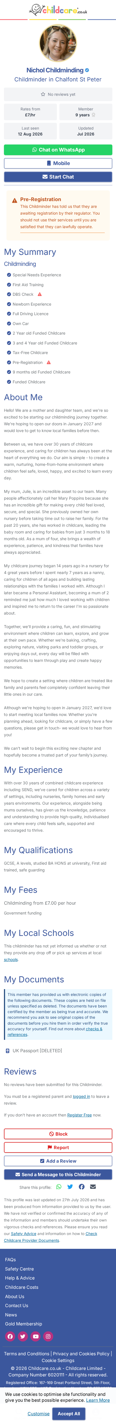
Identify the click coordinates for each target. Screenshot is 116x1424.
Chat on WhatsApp (61, 150)
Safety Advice (23, 1233)
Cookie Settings (58, 1360)
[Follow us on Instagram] (48, 1336)
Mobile (61, 163)
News (11, 1315)
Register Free (79, 1114)
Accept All (69, 1413)
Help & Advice (20, 1278)
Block (61, 1134)
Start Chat (61, 177)
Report (61, 1147)
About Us (14, 1296)
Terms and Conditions (26, 1353)
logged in (81, 1096)
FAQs (10, 1259)
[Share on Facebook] (83, 1186)
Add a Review (61, 1161)
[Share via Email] (92, 1186)
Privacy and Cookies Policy (81, 1353)
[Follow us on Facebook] (10, 1336)
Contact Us (16, 1305)
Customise (39, 1413)
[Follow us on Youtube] (35, 1336)
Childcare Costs (21, 1287)
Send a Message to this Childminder (61, 1174)
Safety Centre (19, 1268)
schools (11, 959)
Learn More (98, 1400)
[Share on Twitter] (71, 1186)
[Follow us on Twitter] (23, 1336)
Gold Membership (23, 1324)
